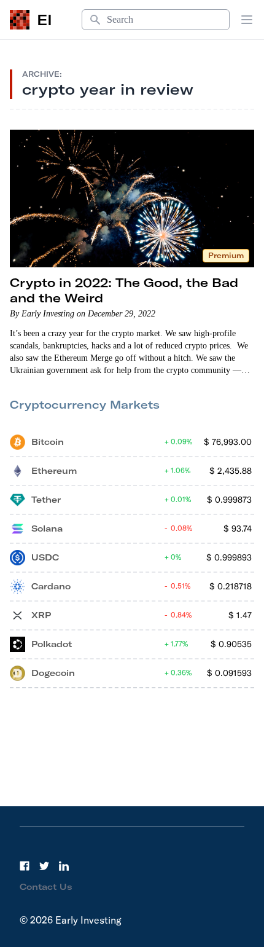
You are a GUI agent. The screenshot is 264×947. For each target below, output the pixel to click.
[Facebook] (24, 866)
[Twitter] (44, 866)
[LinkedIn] (64, 866)
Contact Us (46, 886)
